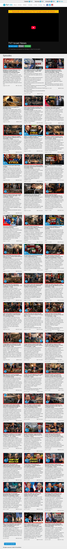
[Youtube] (52, 5)
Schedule (30, 5)
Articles (19, 5)
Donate (40, 5)
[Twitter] (49, 5)
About (15, 5)
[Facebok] (47, 5)
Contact (35, 5)
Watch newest (13, 46)
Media (24, 5)
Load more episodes (10, 544)
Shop (44, 5)
